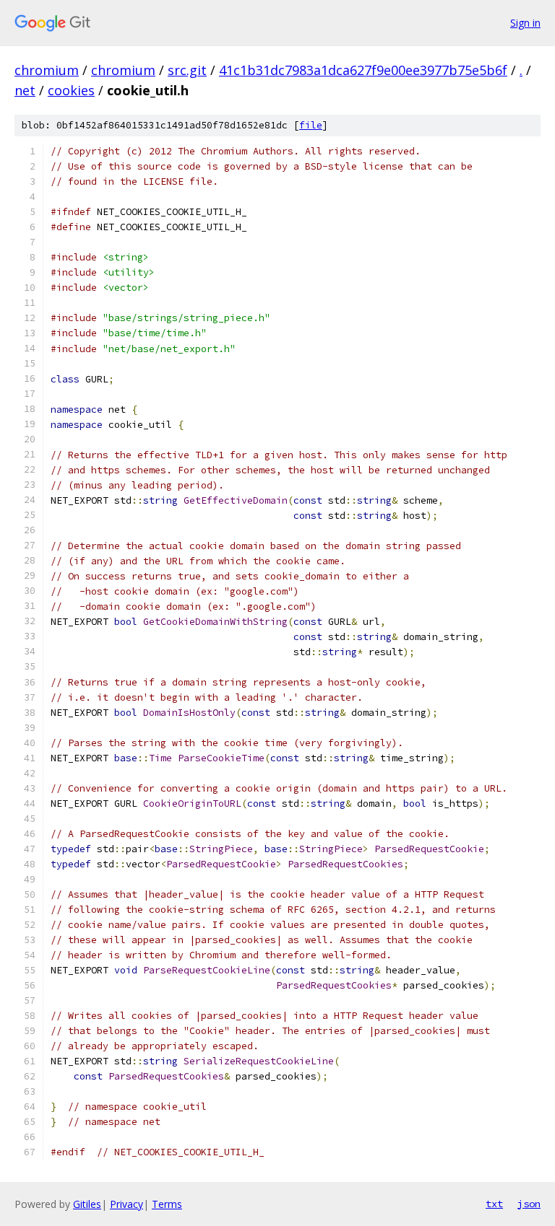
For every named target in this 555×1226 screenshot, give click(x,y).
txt (494, 1203)
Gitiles (87, 1204)
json (529, 1203)
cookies (71, 90)
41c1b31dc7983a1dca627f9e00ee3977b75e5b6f (363, 70)
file (310, 125)
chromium (46, 70)
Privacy (126, 1204)
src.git (187, 70)
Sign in (525, 23)
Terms (167, 1204)
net (24, 90)
